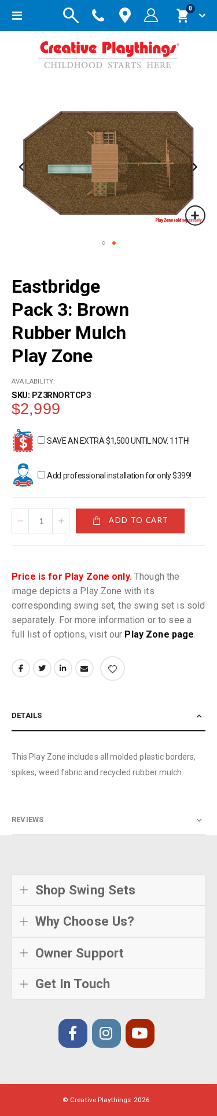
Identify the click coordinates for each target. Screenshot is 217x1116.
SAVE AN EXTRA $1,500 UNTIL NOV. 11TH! (118, 441)
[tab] (108, 716)
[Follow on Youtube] (140, 1033)
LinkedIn (63, 668)
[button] (195, 215)
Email (84, 668)
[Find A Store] (125, 16)
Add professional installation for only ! (119, 476)
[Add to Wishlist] (112, 668)
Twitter (42, 668)
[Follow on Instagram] (106, 1033)
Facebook (21, 668)
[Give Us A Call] (98, 15)
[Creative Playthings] (108, 52)
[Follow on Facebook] (72, 1033)
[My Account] (151, 15)
